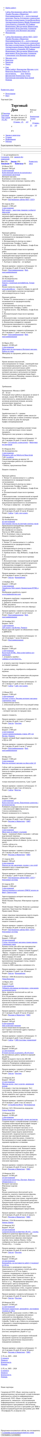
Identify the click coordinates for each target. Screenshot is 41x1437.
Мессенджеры (22, 26)
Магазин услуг (11, 58)
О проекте (5, 1358)
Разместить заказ (7, 90)
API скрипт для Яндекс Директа (14, 628)
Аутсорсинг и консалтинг (30, 18)
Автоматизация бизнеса (14, 22)
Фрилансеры (10, 33)
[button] (6, 10)
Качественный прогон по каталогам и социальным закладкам (17, 174)
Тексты (17, 18)
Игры (18, 28)
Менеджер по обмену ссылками (14, 832)
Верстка (18, 790)
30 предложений (8, 940)
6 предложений (8, 170)
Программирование (13, 16)
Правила (4, 1360)
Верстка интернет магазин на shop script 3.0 (19, 763)
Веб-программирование (15, 271)
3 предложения (8, 761)
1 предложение (8, 208)
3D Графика (30, 24)
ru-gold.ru (10, 457)
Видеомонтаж (29, 1105)
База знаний (29, 78)
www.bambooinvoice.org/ (11, 594)
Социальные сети (12, 31)
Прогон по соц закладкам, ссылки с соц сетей (20, 865)
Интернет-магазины (27, 31)
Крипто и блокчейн (18, 24)
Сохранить (5, 157)
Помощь (8, 80)
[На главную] (3, 4)
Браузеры (24, 28)
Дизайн (8, 14)
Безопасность (6, 1362)
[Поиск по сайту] (7, 86)
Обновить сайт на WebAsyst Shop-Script (17, 455)
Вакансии (9, 62)
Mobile (27, 22)
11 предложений (8, 1307)
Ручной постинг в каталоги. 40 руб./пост (18, 1053)
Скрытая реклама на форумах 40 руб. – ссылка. (20, 1232)
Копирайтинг (20, 577)
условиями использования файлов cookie (18, 1433)
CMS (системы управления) (25, 1040)
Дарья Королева (8, 979)
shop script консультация (11, 1026)
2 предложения (8, 347)
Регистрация (10, 94)
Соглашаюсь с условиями (11, 1435)
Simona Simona (7, 1222)
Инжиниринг (10, 26)
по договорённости (11, 155)
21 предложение (8, 1051)
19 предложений (8, 1230)
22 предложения (8, 1261)
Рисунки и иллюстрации (15, 20)
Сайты (8, 12)
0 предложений (8, 1023)
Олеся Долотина (8, 1110)
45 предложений (8, 522)
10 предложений (8, 1178)
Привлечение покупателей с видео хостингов (20, 1119)
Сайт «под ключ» (21, 513)
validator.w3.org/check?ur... (12, 659)
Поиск (7, 64)
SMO (28, 821)
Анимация (32, 28)
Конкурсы (9, 60)
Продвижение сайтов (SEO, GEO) (24, 12)
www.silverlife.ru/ (8, 289)
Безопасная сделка (23, 76)
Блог (22, 74)
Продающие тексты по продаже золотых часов (20, 524)
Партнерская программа (14, 78)
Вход (7, 96)
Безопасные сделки (34, 117)
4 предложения (8, 863)
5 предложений (8, 281)
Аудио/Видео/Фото (32, 20)
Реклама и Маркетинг (20, 14)
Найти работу (10, 8)
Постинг (18, 723)
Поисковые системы (10, 880)
